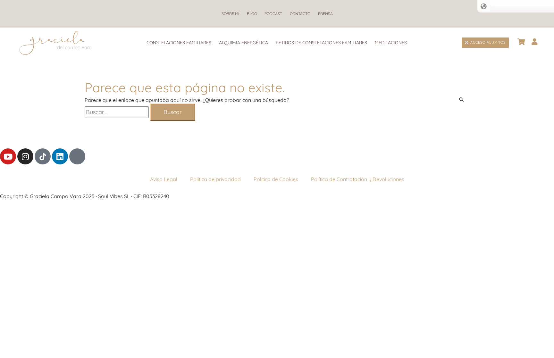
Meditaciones (391, 43)
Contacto (300, 13)
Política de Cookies (276, 179)
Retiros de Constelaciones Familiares (321, 43)
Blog (252, 13)
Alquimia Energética (243, 43)
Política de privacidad (215, 179)
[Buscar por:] (117, 112)
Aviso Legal (163, 179)
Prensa (325, 13)
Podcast (273, 13)
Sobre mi (230, 13)
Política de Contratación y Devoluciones (357, 179)
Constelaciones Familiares (179, 43)
